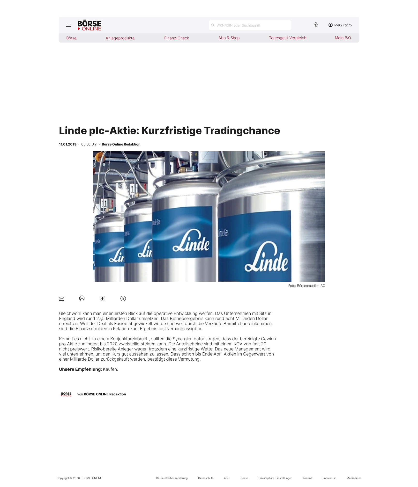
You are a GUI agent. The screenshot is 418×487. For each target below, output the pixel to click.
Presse (244, 478)
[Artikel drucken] (81, 298)
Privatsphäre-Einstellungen (275, 478)
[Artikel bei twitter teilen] (123, 298)
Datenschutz (206, 478)
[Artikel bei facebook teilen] (102, 298)
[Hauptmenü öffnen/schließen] (68, 25)
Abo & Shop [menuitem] (229, 37)
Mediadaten (354, 478)
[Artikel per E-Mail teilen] (61, 298)
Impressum (329, 478)
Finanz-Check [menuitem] (176, 38)
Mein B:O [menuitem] (343, 37)
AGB (226, 478)
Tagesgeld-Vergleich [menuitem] (287, 37)
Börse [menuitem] (71, 38)
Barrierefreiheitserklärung (172, 478)
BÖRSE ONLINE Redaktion (105, 394)
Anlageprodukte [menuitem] (120, 38)
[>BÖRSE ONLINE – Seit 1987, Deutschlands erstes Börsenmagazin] (89, 25)
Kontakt (307, 478)
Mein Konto (343, 25)
